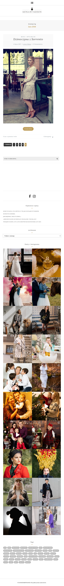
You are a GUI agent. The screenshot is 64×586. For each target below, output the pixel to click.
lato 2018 (53, 553)
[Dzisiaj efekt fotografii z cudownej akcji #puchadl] (17, 463)
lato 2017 (47, 553)
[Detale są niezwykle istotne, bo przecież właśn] (46, 263)
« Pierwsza (7, 144)
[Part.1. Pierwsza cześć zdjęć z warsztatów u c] (46, 291)
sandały (6, 559)
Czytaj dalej (28, 129)
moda (25, 556)
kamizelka (6, 553)
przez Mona (27, 44)
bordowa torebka (33, 547)
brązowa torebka (48, 547)
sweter (29, 559)
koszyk (30, 553)
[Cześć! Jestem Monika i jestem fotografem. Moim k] (17, 492)
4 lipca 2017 (17, 44)
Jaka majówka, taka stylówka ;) (12, 216)
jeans (50, 550)
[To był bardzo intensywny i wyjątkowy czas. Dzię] (17, 434)
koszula (25, 553)
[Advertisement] (15, 177)
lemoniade (12, 556)
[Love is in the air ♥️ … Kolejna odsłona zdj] (17, 291)
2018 (5, 547)
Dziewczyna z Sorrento (28, 39)
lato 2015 (40, 553)
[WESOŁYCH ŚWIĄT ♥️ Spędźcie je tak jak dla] (46, 406)
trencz (5, 562)
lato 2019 (6, 556)
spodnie (12, 559)
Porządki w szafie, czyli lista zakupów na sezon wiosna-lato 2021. (22, 222)
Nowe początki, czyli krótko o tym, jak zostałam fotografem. (21, 211)
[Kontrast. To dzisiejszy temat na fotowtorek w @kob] (17, 520)
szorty (41, 559)
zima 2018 (21, 562)
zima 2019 (28, 562)
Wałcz (16, 562)
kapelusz (12, 553)
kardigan (19, 553)
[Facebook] (30, 197)
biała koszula (15, 547)
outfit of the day (33, 556)
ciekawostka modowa (19, 550)
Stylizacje (31, 37)
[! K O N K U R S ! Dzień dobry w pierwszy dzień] (46, 348)
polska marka (42, 556)
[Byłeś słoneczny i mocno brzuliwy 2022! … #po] (17, 406)
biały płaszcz (24, 547)
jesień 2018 (55, 550)
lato (35, 553)
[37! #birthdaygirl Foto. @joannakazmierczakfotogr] (17, 320)
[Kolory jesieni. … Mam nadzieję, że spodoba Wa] (46, 463)
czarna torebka (29, 550)
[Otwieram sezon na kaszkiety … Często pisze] (46, 492)
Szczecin (35, 559)
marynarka (19, 556)
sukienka (24, 559)
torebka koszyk (48, 559)
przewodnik (50, 556)
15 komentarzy (37, 44)
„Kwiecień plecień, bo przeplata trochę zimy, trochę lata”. (20, 219)
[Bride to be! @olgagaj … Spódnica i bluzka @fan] (17, 263)
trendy (11, 562)
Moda (23, 37)
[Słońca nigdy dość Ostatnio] (17, 348)
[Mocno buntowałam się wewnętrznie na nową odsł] (46, 520)
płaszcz (57, 556)
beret (9, 547)
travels (55, 559)
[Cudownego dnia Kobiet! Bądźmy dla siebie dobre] (46, 320)
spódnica (18, 559)
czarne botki (38, 550)
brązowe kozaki (8, 550)
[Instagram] (34, 197)
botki (40, 547)
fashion (45, 550)
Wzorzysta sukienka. (9, 214)
